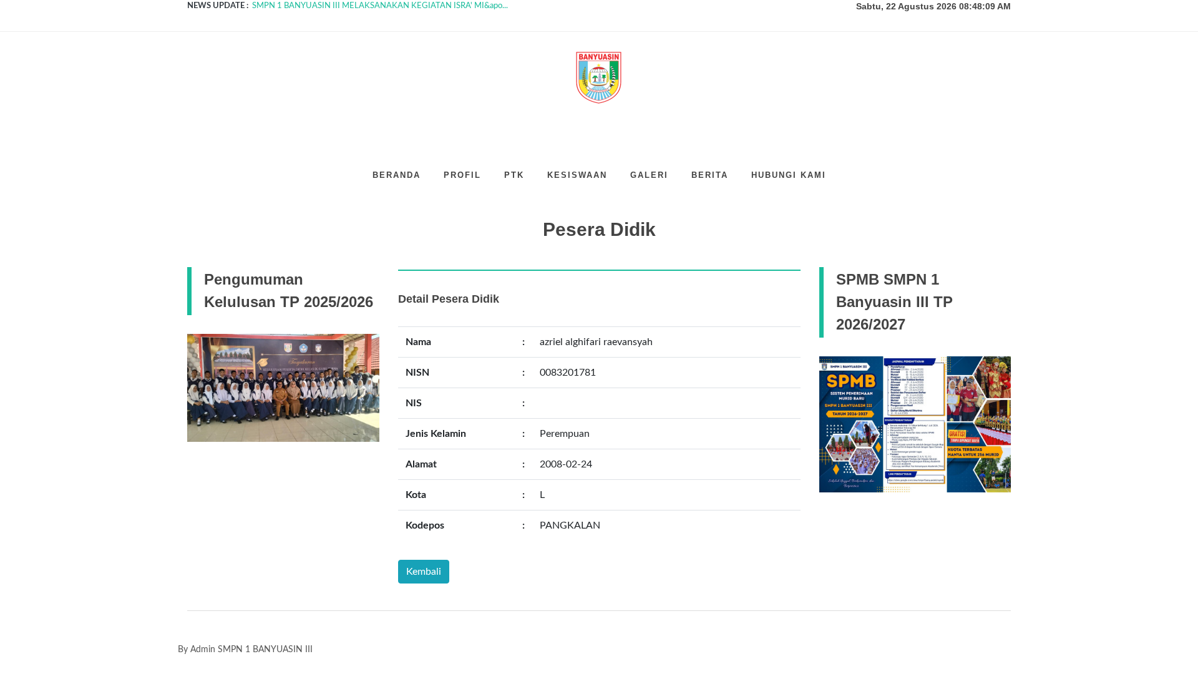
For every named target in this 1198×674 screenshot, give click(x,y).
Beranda (397, 175)
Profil (462, 175)
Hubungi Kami (788, 175)
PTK (514, 175)
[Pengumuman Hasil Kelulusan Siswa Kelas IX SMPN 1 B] (283, 388)
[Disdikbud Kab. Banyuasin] (915, 424)
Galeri (649, 175)
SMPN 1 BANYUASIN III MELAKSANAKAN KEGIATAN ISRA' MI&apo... (380, 6)
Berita (709, 175)
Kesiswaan (577, 175)
